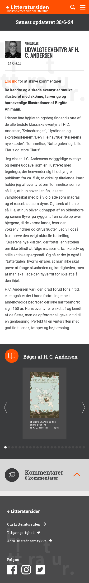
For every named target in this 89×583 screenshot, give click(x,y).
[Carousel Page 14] (51, 447)
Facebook (12, 569)
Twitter (40, 569)
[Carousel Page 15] (55, 447)
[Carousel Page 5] (19, 447)
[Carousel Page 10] (37, 447)
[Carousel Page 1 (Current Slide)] (5, 447)
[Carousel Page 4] (16, 447)
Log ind (11, 81)
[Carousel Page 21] (76, 447)
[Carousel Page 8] (30, 447)
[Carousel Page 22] (80, 447)
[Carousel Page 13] (48, 447)
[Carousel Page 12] (44, 447)
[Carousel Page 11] (41, 447)
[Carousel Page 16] (59, 447)
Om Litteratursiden (23, 524)
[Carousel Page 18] (66, 447)
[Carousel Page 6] (23, 447)
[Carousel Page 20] (73, 447)
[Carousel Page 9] (34, 447)
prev (5, 407)
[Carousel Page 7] (26, 447)
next (84, 407)
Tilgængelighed (21, 532)
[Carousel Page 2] (9, 447)
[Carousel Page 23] (83, 447)
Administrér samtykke (27, 541)
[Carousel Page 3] (12, 447)
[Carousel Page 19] (69, 447)
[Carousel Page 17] (62, 447)
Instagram (26, 569)
